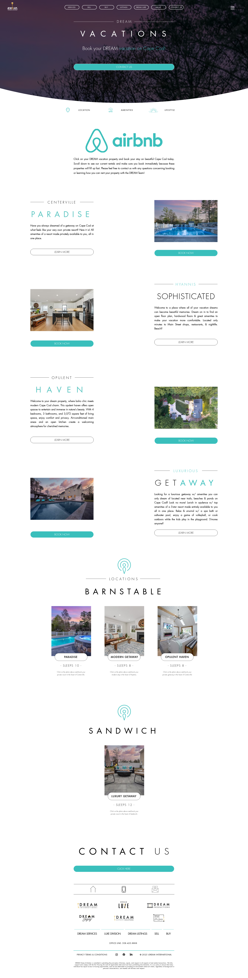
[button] (124, 7)
